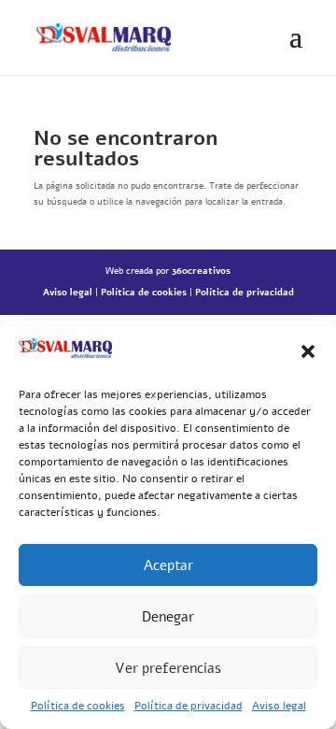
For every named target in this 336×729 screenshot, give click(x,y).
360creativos (201, 271)
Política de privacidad (188, 705)
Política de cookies (78, 705)
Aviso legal (279, 705)
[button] (308, 351)
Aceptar (168, 565)
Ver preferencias (168, 668)
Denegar (168, 617)
